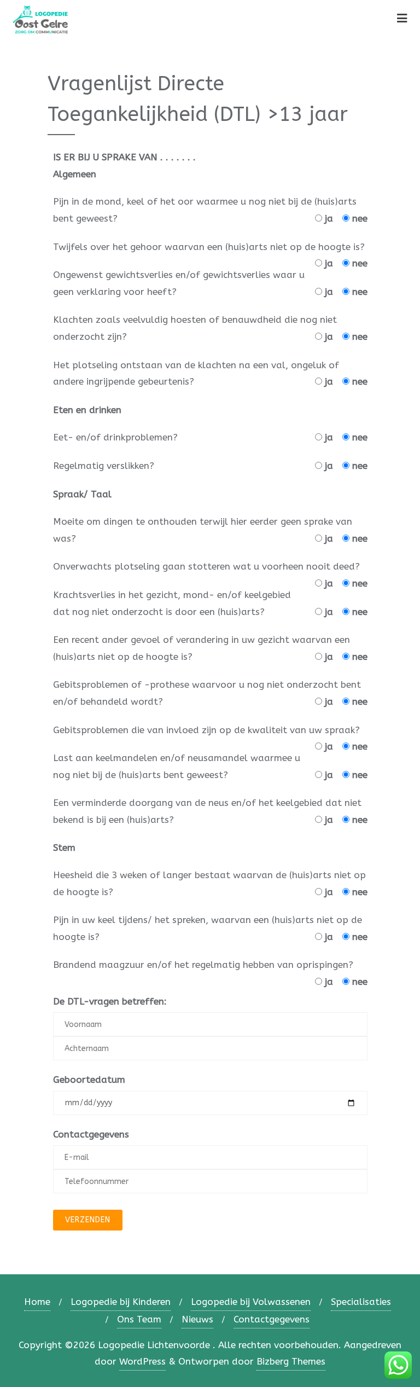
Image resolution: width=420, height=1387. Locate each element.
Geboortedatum (89, 1079)
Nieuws (197, 1319)
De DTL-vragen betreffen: (110, 1001)
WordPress (142, 1361)
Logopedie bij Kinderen (121, 1301)
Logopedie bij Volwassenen (251, 1301)
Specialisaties (361, 1301)
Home (37, 1301)
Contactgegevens (91, 1134)
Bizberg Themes (290, 1361)
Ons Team (139, 1319)
